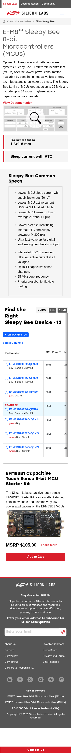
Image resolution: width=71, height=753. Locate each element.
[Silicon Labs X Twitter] (30, 679)
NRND (62, 310)
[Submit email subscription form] (62, 632)
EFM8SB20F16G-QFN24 (24, 419)
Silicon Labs (10, 3)
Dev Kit (29, 368)
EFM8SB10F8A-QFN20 (23, 391)
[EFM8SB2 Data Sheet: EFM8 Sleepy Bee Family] (6, 420)
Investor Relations (53, 644)
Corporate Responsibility (19, 668)
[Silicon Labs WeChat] (51, 679)
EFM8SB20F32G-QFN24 (24, 433)
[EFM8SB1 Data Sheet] (6, 365)
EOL (52, 310)
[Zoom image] (35, 118)
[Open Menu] (62, 12)
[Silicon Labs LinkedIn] (9, 679)
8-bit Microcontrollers (20, 21)
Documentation (29, 3)
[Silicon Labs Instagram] (20, 679)
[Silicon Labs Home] (4, 21)
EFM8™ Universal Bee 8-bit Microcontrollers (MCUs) (35, 702)
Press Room (50, 650)
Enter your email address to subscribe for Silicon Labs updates (35, 620)
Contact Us (11, 662)
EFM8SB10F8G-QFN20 (23, 409)
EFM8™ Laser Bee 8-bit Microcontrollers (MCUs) (35, 697)
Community (48, 3)
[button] (35, 750)
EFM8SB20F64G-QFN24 (24, 447)
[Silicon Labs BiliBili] (61, 679)
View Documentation (18, 102)
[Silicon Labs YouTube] (41, 679)
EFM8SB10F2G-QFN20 (23, 363)
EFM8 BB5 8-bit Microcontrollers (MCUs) (35, 708)
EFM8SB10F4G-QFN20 (23, 377)
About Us (10, 644)
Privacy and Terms (54, 656)
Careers (9, 650)
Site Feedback (51, 662)
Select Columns (13, 342)
